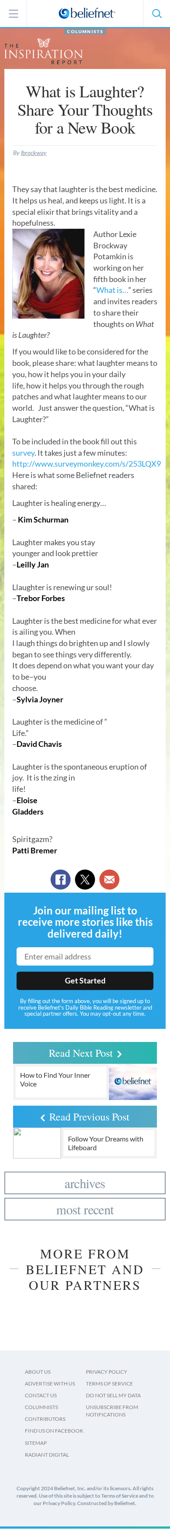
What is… (112, 290)
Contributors (45, 1419)
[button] (156, 13)
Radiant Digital (47, 1454)
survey (23, 452)
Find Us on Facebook (54, 1430)
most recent (84, 1209)
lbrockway (34, 152)
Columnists (85, 31)
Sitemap (36, 1443)
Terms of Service (109, 1383)
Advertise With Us (50, 1383)
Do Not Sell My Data (113, 1395)
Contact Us (41, 1395)
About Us (38, 1371)
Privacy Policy (106, 1371)
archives (85, 1183)
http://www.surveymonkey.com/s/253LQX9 (86, 463)
